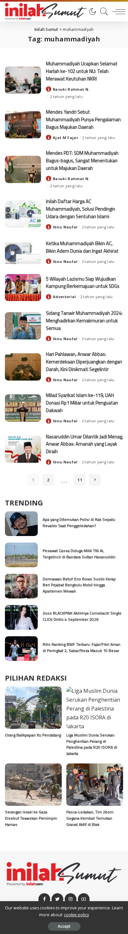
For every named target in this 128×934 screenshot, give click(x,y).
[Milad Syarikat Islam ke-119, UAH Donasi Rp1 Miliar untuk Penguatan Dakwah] (23, 408)
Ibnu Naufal (65, 227)
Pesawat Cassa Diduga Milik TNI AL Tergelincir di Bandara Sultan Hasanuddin (79, 554)
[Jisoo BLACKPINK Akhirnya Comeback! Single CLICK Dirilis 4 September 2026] (21, 617)
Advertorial (64, 296)
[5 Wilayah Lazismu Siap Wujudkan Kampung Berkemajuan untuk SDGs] (23, 287)
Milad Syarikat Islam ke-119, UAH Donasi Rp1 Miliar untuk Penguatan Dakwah (82, 402)
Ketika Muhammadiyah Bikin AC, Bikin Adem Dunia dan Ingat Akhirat (82, 247)
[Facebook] (44, 899)
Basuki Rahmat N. (71, 89)
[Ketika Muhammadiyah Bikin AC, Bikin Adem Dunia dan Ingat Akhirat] (23, 252)
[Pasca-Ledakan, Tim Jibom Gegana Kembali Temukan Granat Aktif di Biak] (94, 784)
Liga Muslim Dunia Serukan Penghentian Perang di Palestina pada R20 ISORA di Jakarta (91, 744)
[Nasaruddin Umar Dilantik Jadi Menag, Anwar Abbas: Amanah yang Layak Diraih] (23, 449)
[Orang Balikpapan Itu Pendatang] (33, 708)
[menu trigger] (117, 11)
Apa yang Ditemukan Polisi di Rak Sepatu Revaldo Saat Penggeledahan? (79, 522)
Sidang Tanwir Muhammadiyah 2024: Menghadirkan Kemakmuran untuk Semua (84, 320)
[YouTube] (84, 899)
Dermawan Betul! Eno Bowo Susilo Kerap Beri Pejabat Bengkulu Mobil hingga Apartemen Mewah (79, 585)
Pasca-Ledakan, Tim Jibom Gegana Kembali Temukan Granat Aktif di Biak (90, 818)
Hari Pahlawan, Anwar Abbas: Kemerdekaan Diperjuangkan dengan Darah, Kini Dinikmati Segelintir (84, 361)
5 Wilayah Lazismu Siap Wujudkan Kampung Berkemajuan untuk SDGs (82, 282)
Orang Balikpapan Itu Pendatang (33, 735)
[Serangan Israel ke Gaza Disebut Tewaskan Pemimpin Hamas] (33, 784)
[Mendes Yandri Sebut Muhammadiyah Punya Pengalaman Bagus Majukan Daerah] (23, 124)
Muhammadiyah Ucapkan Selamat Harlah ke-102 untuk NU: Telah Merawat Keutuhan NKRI (81, 71)
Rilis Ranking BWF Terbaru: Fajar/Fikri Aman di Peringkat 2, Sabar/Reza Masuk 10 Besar (81, 647)
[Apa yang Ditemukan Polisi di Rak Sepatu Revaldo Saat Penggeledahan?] (21, 523)
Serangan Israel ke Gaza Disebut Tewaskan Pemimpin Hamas (31, 818)
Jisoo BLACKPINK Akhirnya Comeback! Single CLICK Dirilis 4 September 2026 (82, 616)
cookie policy (76, 915)
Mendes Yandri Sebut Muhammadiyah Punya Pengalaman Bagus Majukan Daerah (83, 119)
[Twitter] (57, 899)
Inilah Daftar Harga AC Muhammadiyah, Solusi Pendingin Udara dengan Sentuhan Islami (80, 209)
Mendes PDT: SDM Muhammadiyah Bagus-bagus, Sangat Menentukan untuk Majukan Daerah (82, 160)
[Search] (102, 11)
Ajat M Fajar (65, 137)
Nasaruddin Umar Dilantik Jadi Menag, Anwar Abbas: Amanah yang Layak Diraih (84, 444)
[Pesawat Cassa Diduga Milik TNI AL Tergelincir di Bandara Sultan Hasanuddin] (21, 555)
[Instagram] (70, 899)
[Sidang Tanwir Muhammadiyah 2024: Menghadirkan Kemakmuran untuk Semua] (23, 325)
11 (79, 480)
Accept (64, 926)
